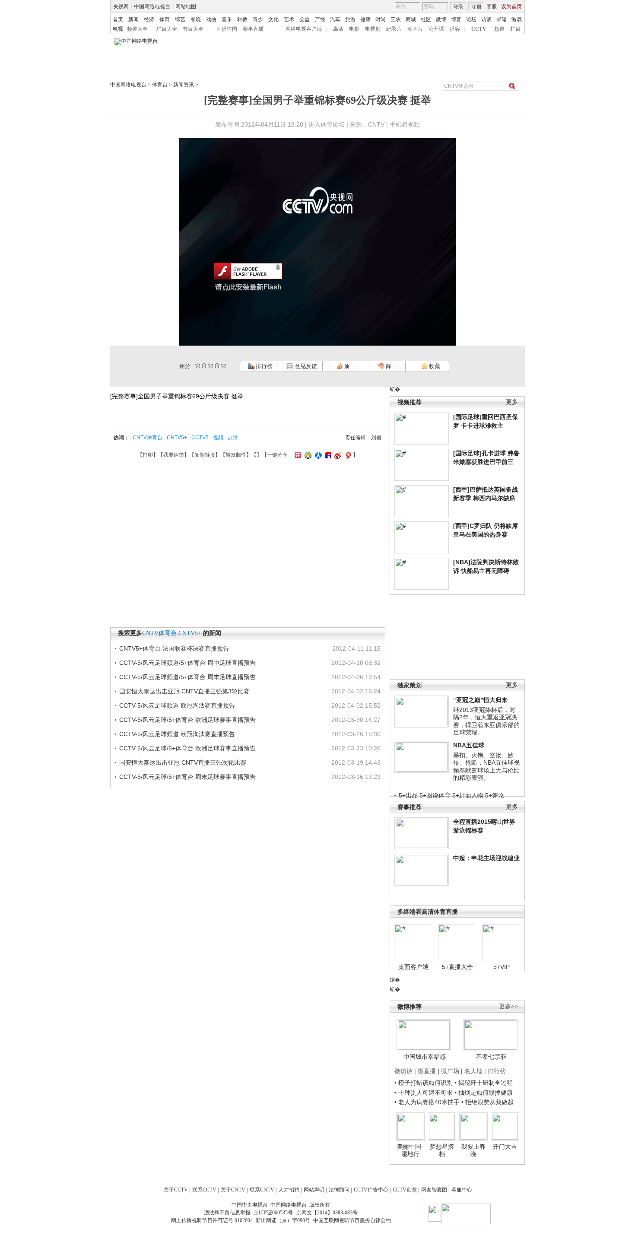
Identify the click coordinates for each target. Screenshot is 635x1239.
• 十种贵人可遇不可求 (424, 1092)
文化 (273, 19)
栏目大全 (166, 29)
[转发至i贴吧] (327, 455)
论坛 (471, 19)
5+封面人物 (467, 795)
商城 (411, 19)
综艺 (180, 19)
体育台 (160, 85)
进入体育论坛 (326, 124)
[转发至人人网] (317, 455)
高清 (338, 29)
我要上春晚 (473, 1150)
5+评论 (494, 795)
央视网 (121, 6)
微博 (441, 19)
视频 (218, 438)
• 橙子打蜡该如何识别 (423, 1082)
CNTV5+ (177, 438)
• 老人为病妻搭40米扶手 (427, 1102)
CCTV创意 (405, 1190)
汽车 (335, 19)
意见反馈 (305, 366)
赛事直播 (253, 29)
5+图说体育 (435, 795)
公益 (304, 19)
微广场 (450, 1070)
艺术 (289, 19)
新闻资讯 (183, 85)
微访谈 (403, 1070)
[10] (223, 365)
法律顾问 (339, 1190)
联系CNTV (262, 1190)
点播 (233, 438)
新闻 (133, 19)
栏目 (515, 29)
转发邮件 (235, 455)
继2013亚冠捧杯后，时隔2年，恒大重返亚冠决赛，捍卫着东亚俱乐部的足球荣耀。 (486, 721)
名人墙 (473, 1070)
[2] (197, 365)
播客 (455, 29)
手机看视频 (405, 124)
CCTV (478, 29)
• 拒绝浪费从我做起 (487, 1102)
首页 (118, 19)
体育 (164, 19)
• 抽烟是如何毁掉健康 (483, 1092)
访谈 (486, 19)
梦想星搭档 (442, 1150)
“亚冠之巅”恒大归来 (480, 699)
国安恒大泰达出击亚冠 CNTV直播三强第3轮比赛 (184, 691)
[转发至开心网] (296, 455)
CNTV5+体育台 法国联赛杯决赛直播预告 (174, 648)
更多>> (508, 1006)
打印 (148, 455)
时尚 (380, 19)
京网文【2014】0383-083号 (327, 1213)
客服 (491, 6)
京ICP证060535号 (273, 1213)
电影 (354, 29)
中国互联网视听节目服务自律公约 (352, 1220)
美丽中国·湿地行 (410, 1150)
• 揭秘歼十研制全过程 (483, 1082)
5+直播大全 (457, 966)
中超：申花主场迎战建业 (486, 858)
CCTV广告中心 (371, 1190)
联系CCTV (204, 1190)
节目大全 (193, 29)
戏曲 (211, 19)
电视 (118, 29)
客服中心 (461, 1190)
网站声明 (314, 1190)
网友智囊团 (434, 1190)
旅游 (350, 19)
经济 (149, 19)
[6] (210, 365)
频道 (499, 29)
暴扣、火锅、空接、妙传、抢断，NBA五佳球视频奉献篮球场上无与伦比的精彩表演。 (486, 767)
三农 (396, 19)
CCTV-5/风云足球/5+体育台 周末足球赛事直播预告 (187, 776)
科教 (242, 19)
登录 (458, 7)
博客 (456, 19)
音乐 (227, 19)
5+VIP (501, 966)
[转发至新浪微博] (336, 455)
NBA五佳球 (468, 745)
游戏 (516, 19)
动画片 (415, 29)
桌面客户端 (413, 966)
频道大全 (137, 29)
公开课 (436, 29)
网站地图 (185, 6)
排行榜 (263, 366)
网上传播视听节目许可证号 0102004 (212, 1220)
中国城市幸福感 (424, 1056)
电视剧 (373, 29)
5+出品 (408, 795)
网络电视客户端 (304, 29)
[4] (204, 365)
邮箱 (501, 19)
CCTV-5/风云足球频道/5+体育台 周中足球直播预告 (187, 662)
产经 (320, 19)
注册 (476, 7)
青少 (258, 19)
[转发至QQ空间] (306, 455)
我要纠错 (173, 455)
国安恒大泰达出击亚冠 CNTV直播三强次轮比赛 (182, 762)
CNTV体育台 (147, 438)
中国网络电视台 (152, 6)
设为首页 (511, 6)
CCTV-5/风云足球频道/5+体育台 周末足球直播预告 (187, 677)
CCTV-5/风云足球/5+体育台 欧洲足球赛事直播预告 (187, 719)
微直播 (427, 1070)
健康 (365, 19)
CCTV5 (200, 438)
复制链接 (204, 455)
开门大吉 (505, 1146)
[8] (217, 365)
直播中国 (226, 29)
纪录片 (394, 29)
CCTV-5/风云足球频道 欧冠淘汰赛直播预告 (177, 705)
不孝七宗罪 (491, 1056)
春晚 (195, 19)
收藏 (434, 366)
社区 (426, 19)
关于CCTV (176, 1190)
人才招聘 (289, 1190)
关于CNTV (233, 1190)
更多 (512, 402)
